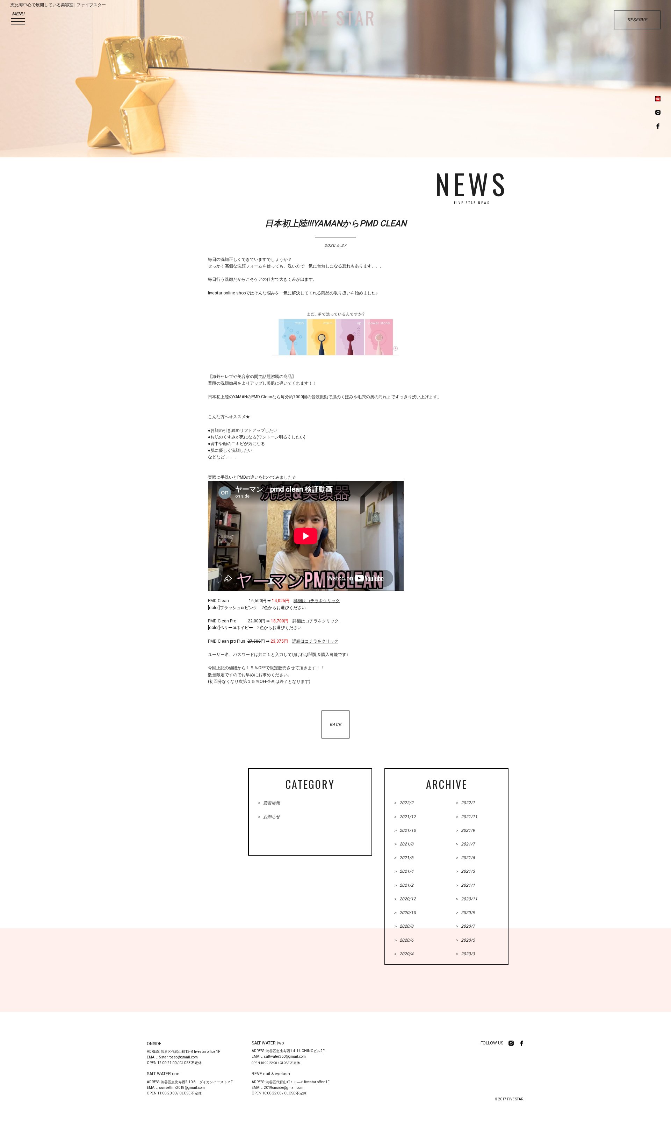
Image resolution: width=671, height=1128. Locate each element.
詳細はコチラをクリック (317, 600)
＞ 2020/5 (465, 940)
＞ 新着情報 (268, 802)
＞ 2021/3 (465, 871)
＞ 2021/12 (404, 816)
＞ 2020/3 (465, 953)
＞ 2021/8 (403, 844)
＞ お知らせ (268, 816)
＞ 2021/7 (465, 844)
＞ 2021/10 (404, 830)
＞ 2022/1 (465, 802)
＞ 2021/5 (465, 857)
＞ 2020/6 (403, 940)
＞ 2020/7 (465, 926)
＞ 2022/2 (403, 802)
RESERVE (637, 19)
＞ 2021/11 (466, 816)
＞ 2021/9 (465, 830)
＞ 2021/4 (403, 871)
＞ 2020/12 (404, 899)
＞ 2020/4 (403, 953)
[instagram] (658, 112)
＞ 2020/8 (403, 926)
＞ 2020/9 (465, 912)
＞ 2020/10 (404, 912)
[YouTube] (658, 99)
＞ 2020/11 (466, 899)
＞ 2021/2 (403, 885)
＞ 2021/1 (465, 885)
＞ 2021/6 (403, 857)
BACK (336, 724)
